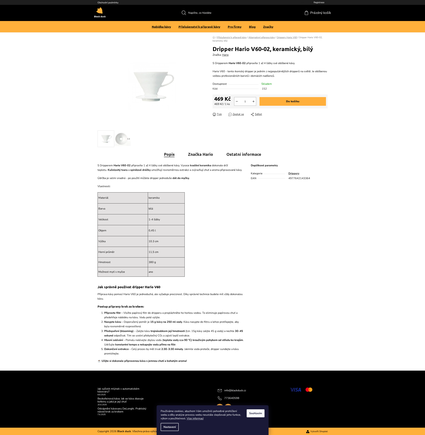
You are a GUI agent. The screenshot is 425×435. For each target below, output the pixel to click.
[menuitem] (161, 26)
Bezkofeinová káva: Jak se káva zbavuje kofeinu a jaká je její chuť (121, 400)
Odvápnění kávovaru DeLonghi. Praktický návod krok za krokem (122, 410)
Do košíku (292, 101)
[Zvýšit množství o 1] (253, 101)
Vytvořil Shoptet (319, 431)
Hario (225, 55)
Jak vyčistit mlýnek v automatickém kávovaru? (118, 390)
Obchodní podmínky (108, 2)
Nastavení (169, 427)
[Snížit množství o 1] (236, 101)
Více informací (195, 418)
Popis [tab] (169, 154)
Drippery (293, 173)
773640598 (231, 398)
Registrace (319, 2)
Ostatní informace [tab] (243, 154)
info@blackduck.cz (235, 390)
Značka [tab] (200, 154)
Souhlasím (255, 413)
